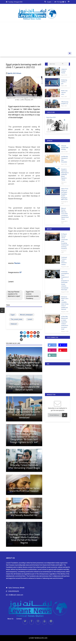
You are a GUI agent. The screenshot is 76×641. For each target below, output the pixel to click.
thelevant (14, 324)
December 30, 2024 (50, 131)
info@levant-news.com (16, 595)
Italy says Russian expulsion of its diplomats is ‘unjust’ (14, 294)
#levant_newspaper (26, 314)
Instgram (54, 350)
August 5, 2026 (64, 311)
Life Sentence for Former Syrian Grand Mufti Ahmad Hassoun (24, 489)
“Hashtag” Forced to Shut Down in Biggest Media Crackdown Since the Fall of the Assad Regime (24, 538)
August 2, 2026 (64, 331)
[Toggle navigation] (69, 53)
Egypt (13, 314)
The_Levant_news (16, 319)
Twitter (54, 345)
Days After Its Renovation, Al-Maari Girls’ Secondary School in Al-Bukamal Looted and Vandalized (24, 413)
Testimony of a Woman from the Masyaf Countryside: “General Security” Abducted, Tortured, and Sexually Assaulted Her (24, 511)
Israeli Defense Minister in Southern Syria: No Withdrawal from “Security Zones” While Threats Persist (24, 364)
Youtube (65, 350)
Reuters (17, 263)
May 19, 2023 (64, 75)
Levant (30, 319)
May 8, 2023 (64, 85)
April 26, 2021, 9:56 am (14, 73)
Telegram (54, 355)
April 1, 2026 (64, 164)
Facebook (64, 345)
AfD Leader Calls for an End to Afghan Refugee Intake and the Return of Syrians (24, 387)
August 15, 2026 (65, 266)
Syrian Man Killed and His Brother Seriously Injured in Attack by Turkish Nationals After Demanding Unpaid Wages (24, 463)
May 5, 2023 (64, 96)
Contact (19, 619)
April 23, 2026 (64, 151)
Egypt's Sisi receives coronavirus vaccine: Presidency (32, 295)
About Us (10, 619)
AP (20, 272)
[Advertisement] (38, 37)
